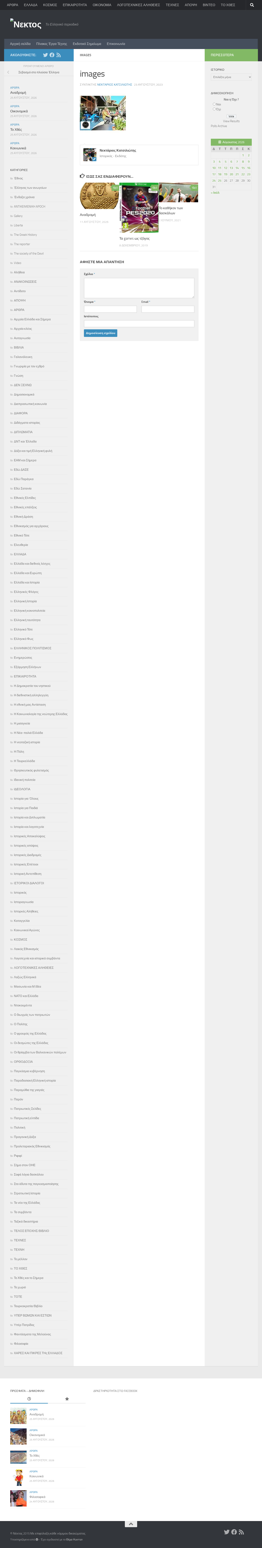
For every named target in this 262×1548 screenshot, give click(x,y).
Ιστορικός (20, 892)
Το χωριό (20, 1287)
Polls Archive (219, 126)
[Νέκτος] (52, 55)
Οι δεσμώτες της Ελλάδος (31, 1043)
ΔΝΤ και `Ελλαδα (25, 441)
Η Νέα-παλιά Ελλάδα (28, 733)
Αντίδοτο (20, 291)
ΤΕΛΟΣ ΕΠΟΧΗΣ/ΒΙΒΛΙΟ (31, 1231)
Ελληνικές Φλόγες (26, 592)
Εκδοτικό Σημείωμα (87, 44)
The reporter (22, 244)
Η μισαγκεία (22, 723)
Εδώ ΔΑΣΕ (21, 470)
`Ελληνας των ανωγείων (30, 188)
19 (225, 174)
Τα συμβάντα (23, 1212)
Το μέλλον (20, 1259)
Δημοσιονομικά (24, 394)
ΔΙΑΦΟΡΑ (21, 413)
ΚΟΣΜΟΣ (50, 5)
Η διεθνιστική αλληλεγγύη (31, 695)
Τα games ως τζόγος (134, 238)
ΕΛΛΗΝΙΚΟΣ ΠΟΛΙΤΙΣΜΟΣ (32, 648)
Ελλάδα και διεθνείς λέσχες (32, 564)
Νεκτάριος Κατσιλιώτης (114, 84)
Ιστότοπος (91, 316)
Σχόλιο (89, 274)
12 (225, 168)
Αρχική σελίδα (20, 44)
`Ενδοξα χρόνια (24, 197)
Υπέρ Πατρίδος (24, 1325)
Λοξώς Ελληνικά (25, 977)
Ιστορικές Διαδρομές (27, 855)
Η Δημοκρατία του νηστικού (32, 686)
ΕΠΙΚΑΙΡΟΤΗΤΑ (75, 5)
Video (17, 263)
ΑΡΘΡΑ (12, 5)
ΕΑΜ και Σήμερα (25, 460)
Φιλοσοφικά (37, 1497)
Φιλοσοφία (21, 1344)
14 (237, 168)
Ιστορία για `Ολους (26, 798)
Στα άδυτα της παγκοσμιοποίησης (36, 1184)
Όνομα (89, 302)
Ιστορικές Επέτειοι (26, 864)
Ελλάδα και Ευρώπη (28, 573)
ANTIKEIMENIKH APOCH (29, 206)
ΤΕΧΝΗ (19, 1250)
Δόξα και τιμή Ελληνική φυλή (33, 451)
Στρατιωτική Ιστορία (27, 1193)
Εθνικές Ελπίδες (25, 498)
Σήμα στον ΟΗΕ (24, 1165)
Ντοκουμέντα (23, 1005)
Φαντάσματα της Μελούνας (32, 1334)
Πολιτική (19, 1127)
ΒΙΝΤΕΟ (209, 5)
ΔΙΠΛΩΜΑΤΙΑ (23, 432)
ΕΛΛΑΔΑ (30, 5)
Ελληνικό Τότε (23, 629)
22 (243, 174)
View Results (231, 121)
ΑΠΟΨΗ (191, 5)
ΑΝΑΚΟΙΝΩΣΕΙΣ (25, 282)
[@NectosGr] (45, 55)
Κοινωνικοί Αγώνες (27, 930)
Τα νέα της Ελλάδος (27, 1203)
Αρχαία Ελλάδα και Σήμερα (32, 319)
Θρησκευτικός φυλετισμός (31, 770)
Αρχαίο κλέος (23, 329)
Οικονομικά (19, 111)
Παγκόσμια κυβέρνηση (29, 1071)
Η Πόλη (19, 751)
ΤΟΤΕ (18, 1297)
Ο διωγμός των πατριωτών (32, 1015)
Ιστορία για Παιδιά (26, 808)
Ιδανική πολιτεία (24, 780)
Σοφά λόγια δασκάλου (29, 1174)
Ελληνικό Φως (23, 639)
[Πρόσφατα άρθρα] (29, 1399)
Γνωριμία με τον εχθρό (29, 366)
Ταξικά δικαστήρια (26, 1221)
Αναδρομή (88, 215)
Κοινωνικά (18, 148)
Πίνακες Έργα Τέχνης (51, 44)
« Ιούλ (215, 192)
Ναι (218, 104)
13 (231, 168)
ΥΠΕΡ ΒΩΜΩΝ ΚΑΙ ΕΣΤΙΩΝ (33, 1315)
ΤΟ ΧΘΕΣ (228, 5)
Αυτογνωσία (22, 338)
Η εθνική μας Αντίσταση (30, 704)
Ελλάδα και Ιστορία (27, 582)
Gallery (18, 216)
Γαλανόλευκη (23, 357)
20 (231, 174)
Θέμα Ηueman (74, 1539)
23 (248, 174)
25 (219, 180)
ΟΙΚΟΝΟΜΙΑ (102, 5)
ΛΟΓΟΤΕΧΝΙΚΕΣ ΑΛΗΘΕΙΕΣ (138, 5)
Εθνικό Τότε (21, 535)
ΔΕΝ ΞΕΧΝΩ (23, 385)
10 (214, 168)
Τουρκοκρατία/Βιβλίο (28, 1306)
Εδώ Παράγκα (24, 479)
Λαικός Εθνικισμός (26, 949)
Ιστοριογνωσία (24, 902)
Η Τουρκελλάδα (24, 761)
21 (237, 174)
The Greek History (25, 235)
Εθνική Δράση (23, 517)
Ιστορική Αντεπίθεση (27, 874)
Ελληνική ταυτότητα (27, 620)
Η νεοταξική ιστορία (27, 742)
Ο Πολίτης (20, 1024)
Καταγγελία (22, 921)
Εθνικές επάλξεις (25, 507)
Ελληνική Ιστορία (25, 601)
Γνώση (18, 376)
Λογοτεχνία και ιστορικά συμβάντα (37, 958)
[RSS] (58, 55)
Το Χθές (16, 129)
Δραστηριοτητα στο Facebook (115, 1391)
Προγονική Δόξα (25, 1137)
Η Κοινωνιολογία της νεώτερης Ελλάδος (41, 714)
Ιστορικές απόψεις (26, 845)
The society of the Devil (29, 253)
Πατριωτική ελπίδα (26, 1118)
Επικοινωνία (116, 44)
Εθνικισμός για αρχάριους (31, 526)
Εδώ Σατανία (23, 488)
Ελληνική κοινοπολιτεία (29, 610)
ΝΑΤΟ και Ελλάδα (26, 996)
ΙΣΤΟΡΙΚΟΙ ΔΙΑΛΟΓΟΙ (29, 883)
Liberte (18, 225)
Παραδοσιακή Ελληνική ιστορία (35, 1080)
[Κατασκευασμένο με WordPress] (37, 1539)
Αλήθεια (19, 272)
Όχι (218, 109)
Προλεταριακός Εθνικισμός (32, 1146)
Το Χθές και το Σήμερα (28, 1278)
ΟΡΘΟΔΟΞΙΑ (23, 1062)
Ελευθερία (21, 545)
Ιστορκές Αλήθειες (26, 911)
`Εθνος (18, 178)
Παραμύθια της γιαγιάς (29, 1090)
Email (145, 302)
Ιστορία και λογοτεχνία (29, 827)
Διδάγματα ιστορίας (27, 423)
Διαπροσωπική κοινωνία (30, 404)
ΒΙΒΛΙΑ (19, 347)
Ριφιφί (18, 1156)
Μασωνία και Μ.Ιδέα (27, 986)
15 (243, 168)
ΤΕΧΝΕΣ (172, 5)
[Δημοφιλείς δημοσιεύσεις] (67, 1399)
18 (219, 174)
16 (248, 168)
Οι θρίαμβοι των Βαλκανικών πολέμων (40, 1052)
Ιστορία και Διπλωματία (29, 817)
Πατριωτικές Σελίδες (27, 1109)
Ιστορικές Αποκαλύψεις (29, 836)
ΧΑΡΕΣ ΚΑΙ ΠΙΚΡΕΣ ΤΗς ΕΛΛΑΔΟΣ (38, 1353)
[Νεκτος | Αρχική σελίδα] (25, 24)
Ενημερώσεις (23, 657)
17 (214, 174)
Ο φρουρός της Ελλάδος (30, 1033)
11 (219, 168)
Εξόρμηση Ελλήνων (27, 667)
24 (214, 180)
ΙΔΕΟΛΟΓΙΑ (22, 789)
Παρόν (18, 1099)
